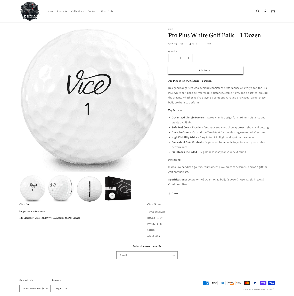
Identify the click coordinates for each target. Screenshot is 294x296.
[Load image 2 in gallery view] (61, 188)
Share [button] (175, 193)
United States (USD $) (33, 288)
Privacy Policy (154, 223)
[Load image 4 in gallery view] (118, 188)
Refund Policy (154, 217)
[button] (258, 11)
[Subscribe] (173, 255)
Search (151, 229)
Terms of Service (156, 211)
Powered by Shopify (266, 289)
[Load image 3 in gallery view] (89, 188)
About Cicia (153, 235)
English (59, 288)
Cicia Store (253, 289)
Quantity (172, 51)
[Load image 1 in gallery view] (32, 188)
